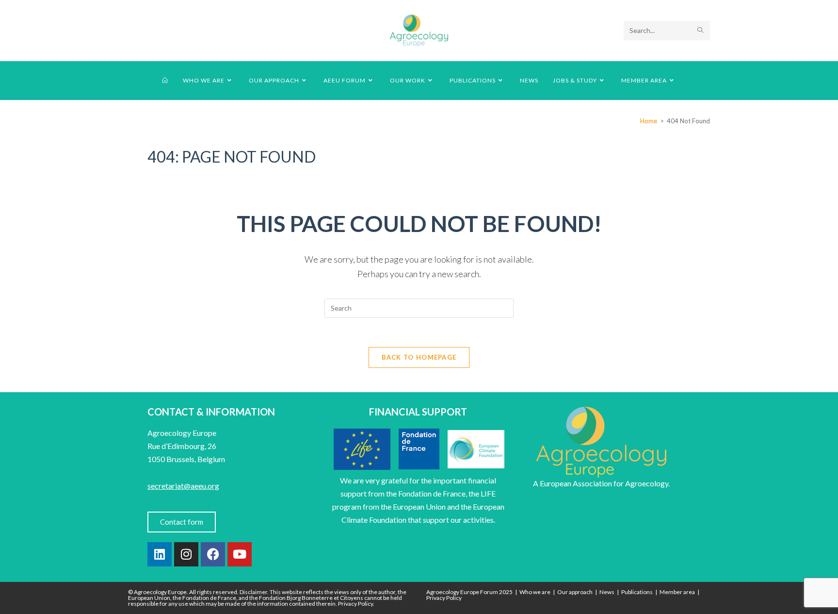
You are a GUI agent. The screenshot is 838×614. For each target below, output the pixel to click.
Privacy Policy (444, 597)
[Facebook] (213, 554)
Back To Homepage (419, 357)
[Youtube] (239, 554)
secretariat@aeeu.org (183, 485)
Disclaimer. (254, 592)
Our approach (575, 592)
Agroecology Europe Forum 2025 (469, 592)
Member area (677, 592)
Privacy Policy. (356, 603)
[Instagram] (186, 554)
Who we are (534, 592)
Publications (637, 592)
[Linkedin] (159, 554)
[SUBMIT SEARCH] (701, 30)
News (606, 592)
